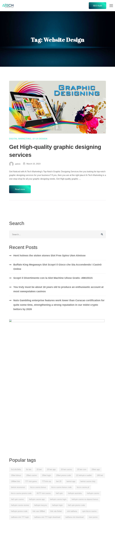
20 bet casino (66, 469)
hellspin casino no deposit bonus (85, 499)
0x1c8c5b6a (16, 469)
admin (17, 164)
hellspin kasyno (40, 505)
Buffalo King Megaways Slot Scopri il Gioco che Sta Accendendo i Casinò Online (57, 266)
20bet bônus (16, 475)
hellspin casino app (37, 499)
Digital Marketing (20, 138)
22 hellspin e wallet (84, 475)
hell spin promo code (76, 505)
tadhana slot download (74, 517)
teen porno (93, 517)
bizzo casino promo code (21, 493)
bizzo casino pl (83, 487)
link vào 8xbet (56, 511)
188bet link (15, 481)
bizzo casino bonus (38, 487)
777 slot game (31, 481)
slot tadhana (72, 511)
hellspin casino (93, 493)
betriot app (71, 481)
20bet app (96, 469)
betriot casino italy (88, 481)
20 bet (39, 469)
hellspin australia (75, 493)
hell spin (59, 493)
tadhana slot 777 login (20, 517)
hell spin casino (17, 499)
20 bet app (51, 469)
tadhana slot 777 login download (47, 517)
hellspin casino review (20, 505)
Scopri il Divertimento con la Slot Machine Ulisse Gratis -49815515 (53, 278)
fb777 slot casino (44, 493)
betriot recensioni (18, 487)
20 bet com (81, 469)
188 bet (100, 475)
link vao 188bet (39, 511)
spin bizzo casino (89, 511)
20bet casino (31, 475)
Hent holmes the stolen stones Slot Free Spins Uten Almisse (49, 255)
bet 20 (58, 481)
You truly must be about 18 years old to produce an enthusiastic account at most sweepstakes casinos (58, 289)
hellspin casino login (58, 499)
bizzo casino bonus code (61, 487)
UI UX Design (40, 138)
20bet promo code (63, 475)
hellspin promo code (19, 511)
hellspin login (57, 505)
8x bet (28, 469)
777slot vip (46, 481)
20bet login (46, 475)
